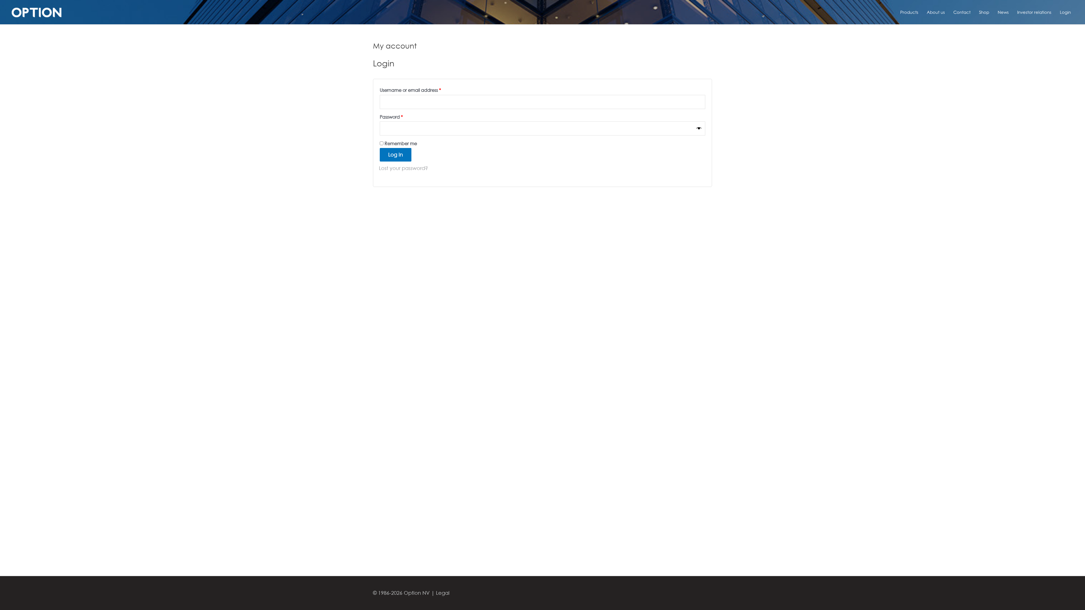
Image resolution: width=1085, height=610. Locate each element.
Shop (984, 12)
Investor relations (1034, 12)
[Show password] (699, 128)
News (1003, 12)
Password (401, 116)
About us (936, 12)
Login (1065, 12)
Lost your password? (403, 168)
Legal (443, 593)
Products (909, 12)
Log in (395, 155)
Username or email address (420, 89)
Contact (962, 12)
